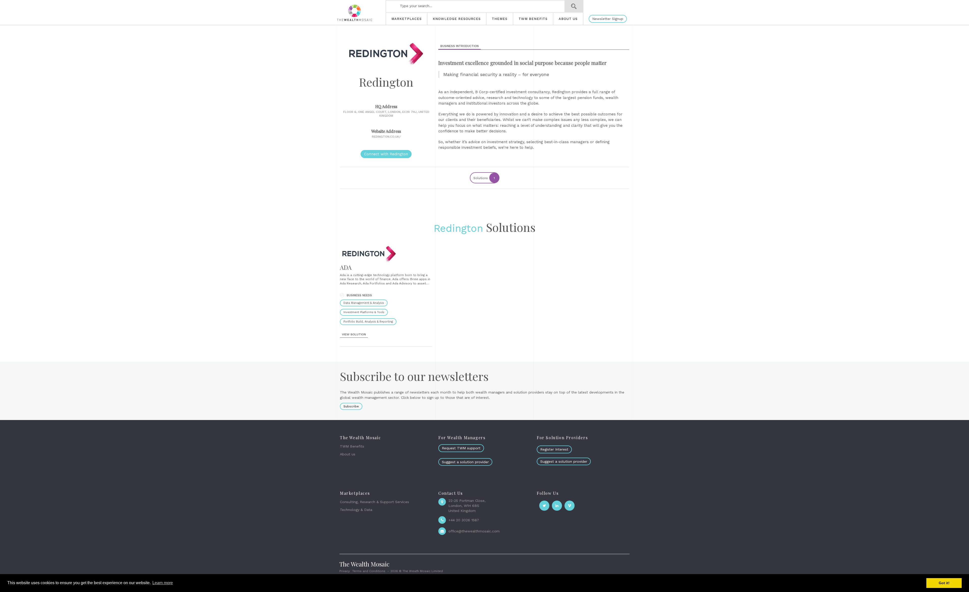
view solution (354, 334)
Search (573, 6)
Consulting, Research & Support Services (374, 502)
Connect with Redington (386, 154)
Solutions (484, 178)
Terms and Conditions (368, 571)
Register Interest (554, 449)
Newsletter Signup (607, 19)
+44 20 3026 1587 (463, 520)
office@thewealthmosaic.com (474, 531)
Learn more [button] (162, 583)
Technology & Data (356, 510)
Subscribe (351, 406)
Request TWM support (461, 448)
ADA (346, 267)
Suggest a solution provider (465, 462)
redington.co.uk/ (386, 136)
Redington (458, 228)
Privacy (344, 571)
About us (347, 454)
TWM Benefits (352, 446)
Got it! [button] (944, 583)
